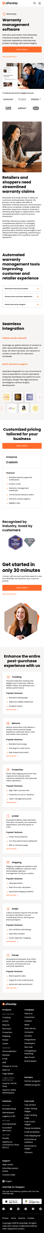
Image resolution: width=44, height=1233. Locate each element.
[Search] (34, 3)
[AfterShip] (10, 3)
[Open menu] (40, 3)
